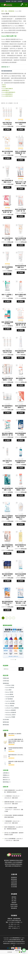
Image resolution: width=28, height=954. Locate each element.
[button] (10, 659)
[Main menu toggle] (2, 4)
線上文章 (14, 899)
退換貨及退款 (14, 904)
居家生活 (5, 777)
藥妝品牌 (8, 1)
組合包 (4, 84)
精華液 (4, 86)
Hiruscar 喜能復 (9, 705)
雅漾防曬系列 (5, 90)
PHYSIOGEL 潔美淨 (10, 714)
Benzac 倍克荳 (9, 692)
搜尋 (21, 669)
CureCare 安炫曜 (9, 701)
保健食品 (5, 775)
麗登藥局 (14, 897)
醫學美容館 (6, 722)
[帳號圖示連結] (26, 5)
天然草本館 (6, 680)
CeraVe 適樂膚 (9, 694)
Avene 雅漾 (8, 690)
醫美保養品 (6, 782)
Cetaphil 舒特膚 (9, 696)
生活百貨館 (6, 719)
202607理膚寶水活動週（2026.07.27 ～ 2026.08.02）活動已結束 (13, 809)
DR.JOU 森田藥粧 (10, 703)
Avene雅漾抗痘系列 (7, 96)
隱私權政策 (14, 908)
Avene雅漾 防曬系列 (7, 88)
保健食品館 (6, 678)
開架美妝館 (6, 724)
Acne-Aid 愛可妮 (9, 687)
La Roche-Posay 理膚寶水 (12, 708)
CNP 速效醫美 (9, 699)
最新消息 (5, 779)
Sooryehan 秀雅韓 (10, 717)
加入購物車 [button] (7, 129)
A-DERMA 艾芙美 (9, 685)
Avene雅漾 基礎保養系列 (8, 92)
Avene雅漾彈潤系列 (7, 94)
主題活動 (5, 773)
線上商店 (14, 900)
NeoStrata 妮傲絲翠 (10, 712)
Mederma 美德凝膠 (10, 710)
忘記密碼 (20, 1)
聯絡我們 (14, 902)
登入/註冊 (14, 1)
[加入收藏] (3, 108)
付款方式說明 (14, 906)
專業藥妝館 (6, 683)
